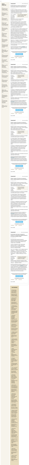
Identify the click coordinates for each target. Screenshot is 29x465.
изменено (21, 265)
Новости (12, 57)
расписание (12, 101)
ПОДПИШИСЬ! (20, 221)
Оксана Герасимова (25, 232)
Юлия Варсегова (26, 3)
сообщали (23, 46)
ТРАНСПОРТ (13, 3)
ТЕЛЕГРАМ (20, 57)
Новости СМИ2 (13, 59)
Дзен (16, 57)
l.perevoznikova (26, 64)
